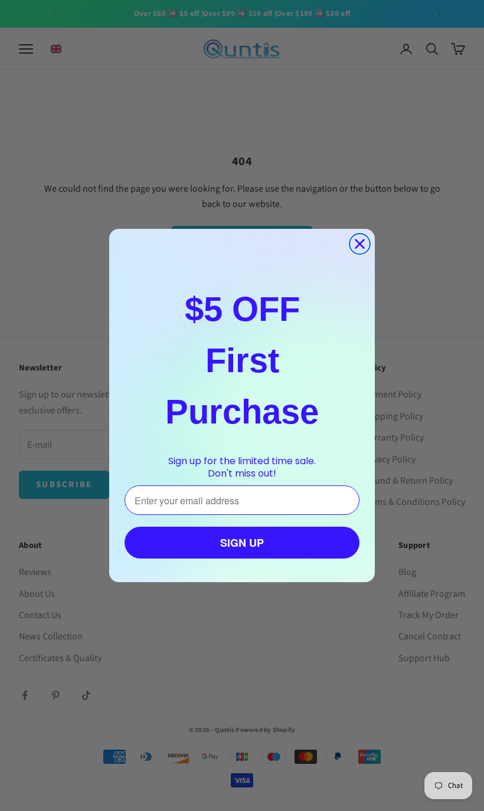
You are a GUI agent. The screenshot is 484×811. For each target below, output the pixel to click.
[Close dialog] (359, 244)
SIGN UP (242, 542)
